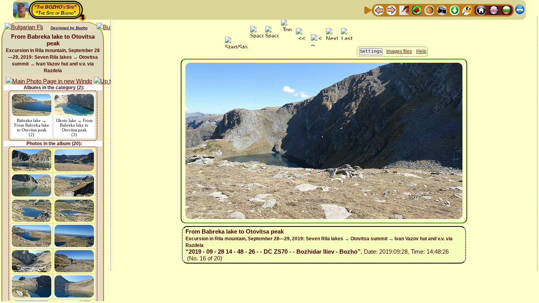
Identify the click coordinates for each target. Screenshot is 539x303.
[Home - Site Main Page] (481, 9)
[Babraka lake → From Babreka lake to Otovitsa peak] (31, 97)
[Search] (467, 9)
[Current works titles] (429, 9)
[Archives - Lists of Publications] (404, 9)
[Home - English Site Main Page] (493, 9)
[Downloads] (454, 9)
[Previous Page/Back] (379, 9)
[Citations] (416, 9)
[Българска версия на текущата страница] (24, 27)
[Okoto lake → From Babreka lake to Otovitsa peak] (74, 97)
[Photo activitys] (442, 9)
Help (421, 51)
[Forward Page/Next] (391, 9)
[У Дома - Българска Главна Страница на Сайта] (506, 9)
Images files (399, 51)
